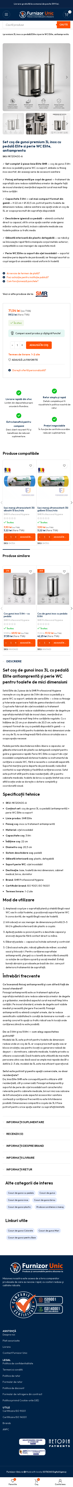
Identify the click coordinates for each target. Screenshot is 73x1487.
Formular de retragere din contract (22, 1394)
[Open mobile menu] (6, 14)
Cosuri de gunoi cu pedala (21, 1193)
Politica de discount (13, 1388)
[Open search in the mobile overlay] (36, 24)
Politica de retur (11, 1375)
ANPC (6, 1429)
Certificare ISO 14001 (15, 1417)
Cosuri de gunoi (47, 1193)
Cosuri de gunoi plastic (19, 1207)
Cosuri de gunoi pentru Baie (22, 1237)
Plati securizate (11, 1340)
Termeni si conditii (13, 1369)
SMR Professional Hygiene (16, 514)
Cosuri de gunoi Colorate (20, 1230)
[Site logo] (36, 14)
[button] (6, 77)
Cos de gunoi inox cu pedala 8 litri (52, 615)
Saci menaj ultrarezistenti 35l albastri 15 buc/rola (19, 509)
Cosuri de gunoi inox (18, 1200)
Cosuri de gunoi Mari (49, 1230)
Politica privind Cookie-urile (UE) (21, 1400)
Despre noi (9, 1334)
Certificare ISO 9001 (14, 1410)
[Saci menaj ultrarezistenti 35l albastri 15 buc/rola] (19, 483)
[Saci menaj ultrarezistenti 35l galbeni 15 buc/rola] (53, 483)
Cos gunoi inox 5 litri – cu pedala (17, 615)
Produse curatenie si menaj (50, 1207)
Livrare (7, 1346)
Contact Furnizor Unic (15, 1353)
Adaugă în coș (39, 345)
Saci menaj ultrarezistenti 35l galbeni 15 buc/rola (52, 509)
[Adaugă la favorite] (30, 465)
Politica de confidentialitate (18, 1363)
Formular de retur (13, 1381)
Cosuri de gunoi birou (44, 1200)
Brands (7, 1423)
